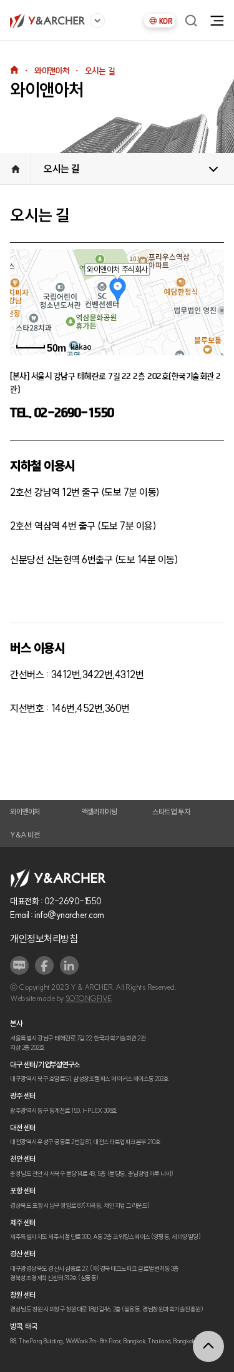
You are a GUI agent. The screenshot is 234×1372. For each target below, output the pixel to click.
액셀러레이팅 (99, 812)
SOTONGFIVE (89, 998)
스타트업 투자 (171, 812)
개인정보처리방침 (43, 939)
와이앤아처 (25, 812)
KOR (165, 21)
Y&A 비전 (24, 835)
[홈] (47, 20)
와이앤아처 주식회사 (117, 269)
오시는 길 (62, 168)
